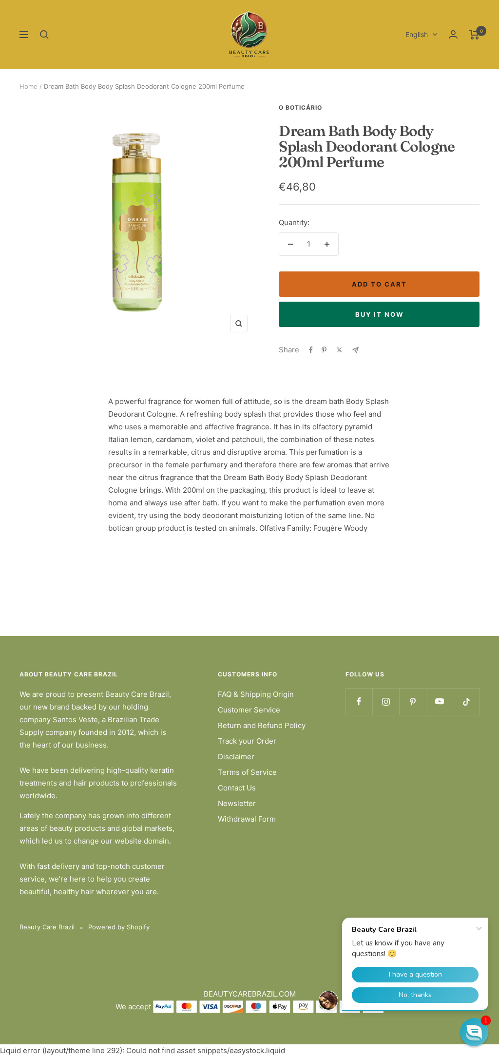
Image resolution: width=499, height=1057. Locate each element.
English (416, 34)
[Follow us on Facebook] (358, 701)
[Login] (453, 34)
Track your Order (247, 741)
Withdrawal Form (247, 819)
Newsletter (237, 803)
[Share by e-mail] (355, 350)
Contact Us (237, 787)
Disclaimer (236, 756)
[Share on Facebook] (311, 349)
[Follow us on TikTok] (466, 701)
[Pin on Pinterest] (324, 349)
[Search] (44, 34)
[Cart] (474, 34)
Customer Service (249, 709)
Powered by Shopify (119, 927)
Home (28, 86)
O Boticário (300, 107)
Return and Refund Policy (262, 725)
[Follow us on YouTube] (439, 701)
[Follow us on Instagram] (385, 701)
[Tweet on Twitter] (339, 349)
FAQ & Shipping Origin (256, 694)
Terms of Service (247, 772)
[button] (474, 1032)
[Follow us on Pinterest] (412, 701)
